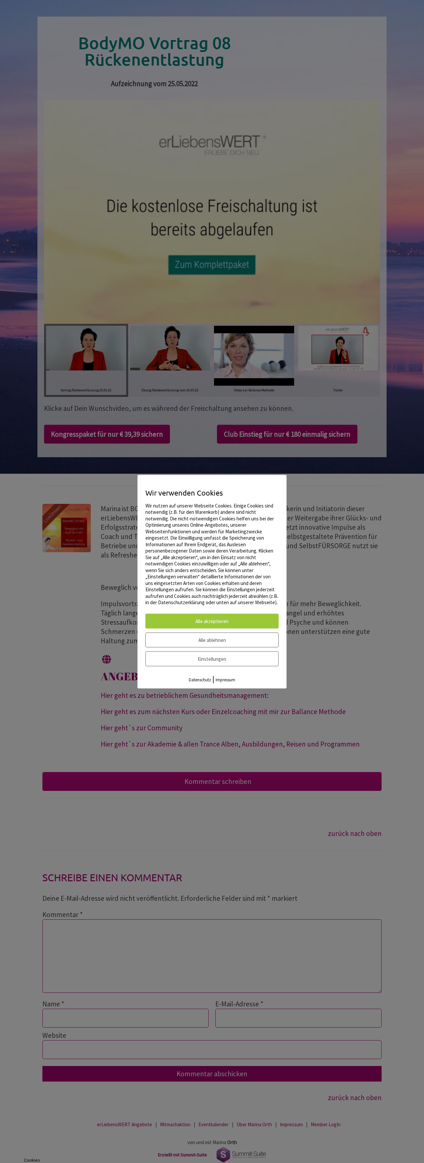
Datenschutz (200, 679)
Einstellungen (212, 658)
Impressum (225, 679)
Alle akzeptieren (212, 621)
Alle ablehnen (212, 640)
